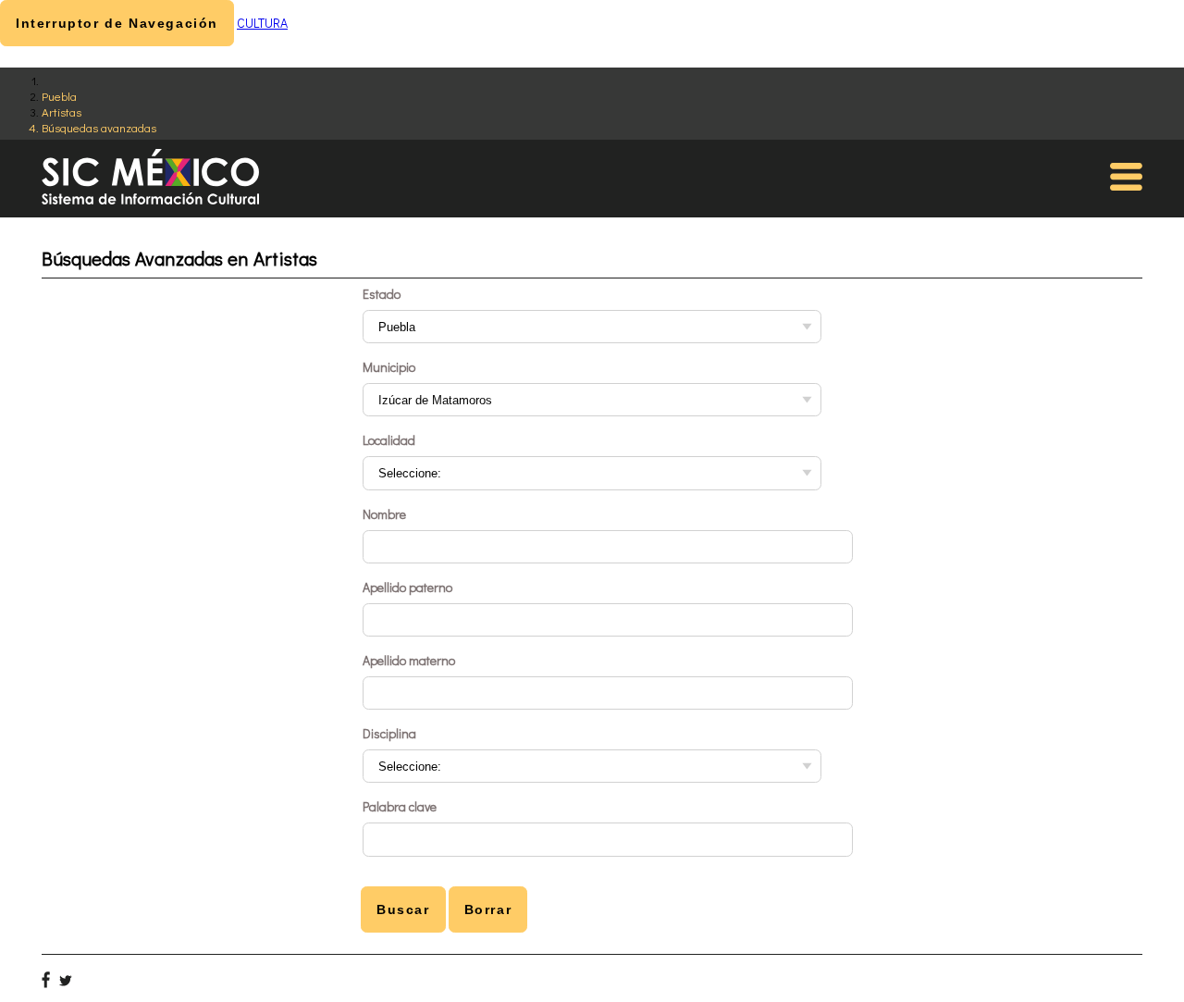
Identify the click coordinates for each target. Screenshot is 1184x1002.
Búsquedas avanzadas (99, 127)
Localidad (389, 440)
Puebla (59, 96)
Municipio (389, 367)
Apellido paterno (407, 587)
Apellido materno (409, 660)
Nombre (384, 514)
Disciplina (389, 733)
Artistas (61, 111)
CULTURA (262, 22)
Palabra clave (400, 806)
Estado (382, 294)
